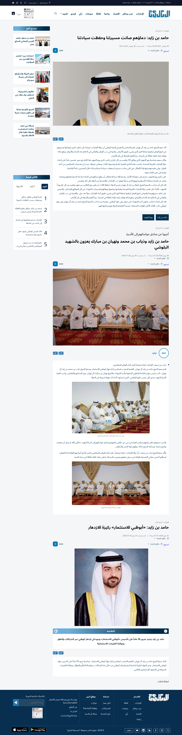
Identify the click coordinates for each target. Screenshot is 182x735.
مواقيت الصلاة (137, 2)
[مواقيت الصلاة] (13, 14)
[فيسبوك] (25, 3)
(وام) (154, 353)
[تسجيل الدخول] (49, 2)
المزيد (65, 13)
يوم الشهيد (148, 217)
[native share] (55, 50)
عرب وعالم (128, 13)
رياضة (107, 13)
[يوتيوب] (13, 3)
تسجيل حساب (33, 2)
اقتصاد (116, 13)
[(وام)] (164, 353)
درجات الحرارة (126, 2)
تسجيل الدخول (44, 2)
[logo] (159, 14)
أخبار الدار (158, 31)
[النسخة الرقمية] (29, 14)
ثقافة (98, 13)
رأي (80, 13)
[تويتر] (21, 3)
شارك (61, 50)
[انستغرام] (17, 3)
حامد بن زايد (162, 217)
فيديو (73, 13)
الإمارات (140, 13)
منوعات (89, 13)
